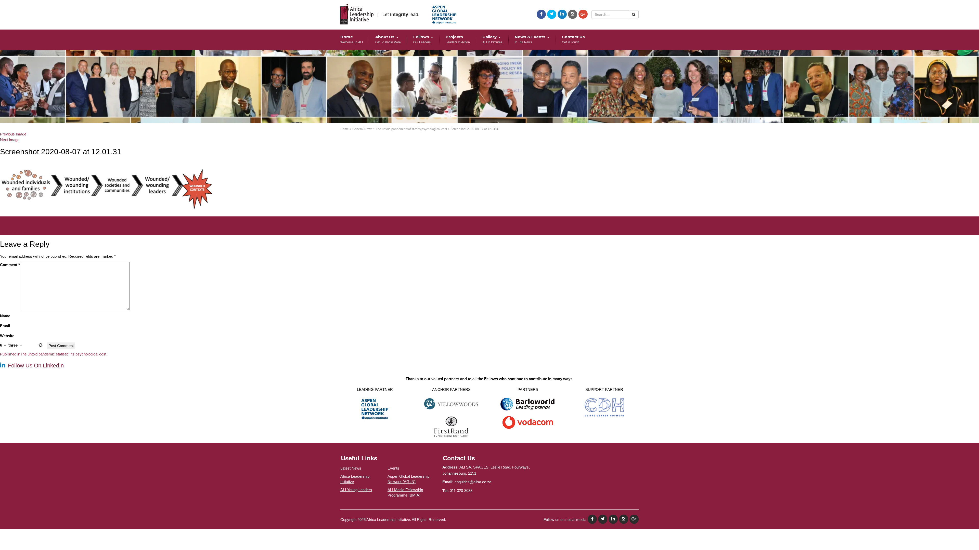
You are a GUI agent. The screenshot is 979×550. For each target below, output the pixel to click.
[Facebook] (541, 14)
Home (351, 39)
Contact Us (573, 39)
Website (7, 336)
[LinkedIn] (562, 14)
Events (393, 468)
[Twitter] (551, 14)
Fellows (422, 39)
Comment (10, 265)
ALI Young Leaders (356, 490)
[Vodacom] (528, 422)
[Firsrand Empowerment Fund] (451, 426)
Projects (458, 39)
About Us (388, 39)
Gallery (492, 39)
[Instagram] (572, 14)
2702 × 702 (29, 232)
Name (5, 316)
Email (5, 326)
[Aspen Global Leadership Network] (444, 15)
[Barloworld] (527, 406)
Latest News (350, 468)
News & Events (530, 39)
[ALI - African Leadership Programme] (356, 14)
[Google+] (583, 14)
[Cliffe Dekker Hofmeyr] (604, 407)
